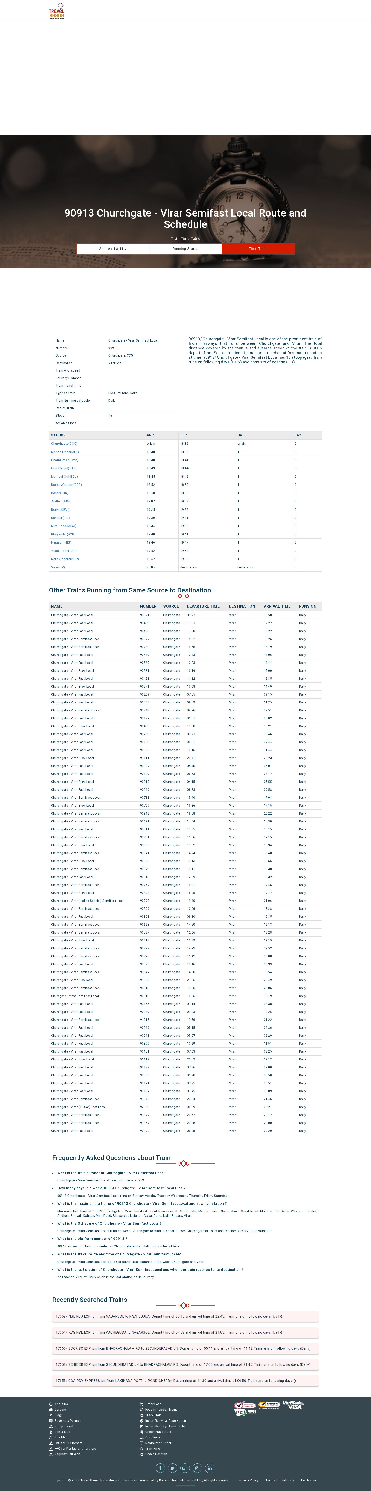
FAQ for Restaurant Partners (74, 1448)
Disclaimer (308, 1480)
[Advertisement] (129, 30)
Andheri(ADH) (61, 501)
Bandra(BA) (59, 493)
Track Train (152, 1415)
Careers (59, 1409)
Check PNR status (157, 1432)
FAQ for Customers (67, 1443)
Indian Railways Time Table (164, 1426)
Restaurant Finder (157, 1443)
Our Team (151, 1437)
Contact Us (61, 1432)
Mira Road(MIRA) (64, 526)
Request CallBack (66, 1454)
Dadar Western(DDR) (66, 485)
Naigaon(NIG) (61, 542)
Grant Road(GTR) (64, 468)
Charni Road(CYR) (64, 460)
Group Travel (62, 1426)
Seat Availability (112, 249)
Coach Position (155, 1454)
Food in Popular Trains (160, 1409)
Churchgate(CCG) (64, 444)
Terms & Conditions (280, 1480)
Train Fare (151, 1448)
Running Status (185, 249)
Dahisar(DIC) (60, 518)
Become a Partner (66, 1420)
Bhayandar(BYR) (63, 534)
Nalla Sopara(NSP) (65, 559)
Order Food (152, 1404)
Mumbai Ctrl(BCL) (64, 477)
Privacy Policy (248, 1480)
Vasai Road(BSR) (64, 551)
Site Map (59, 1437)
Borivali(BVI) (60, 510)
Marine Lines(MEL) (65, 452)
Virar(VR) (58, 567)
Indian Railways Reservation (164, 1420)
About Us (60, 1404)
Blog (56, 1415)
